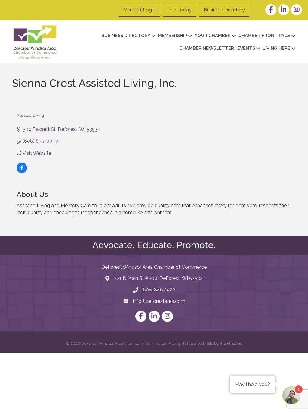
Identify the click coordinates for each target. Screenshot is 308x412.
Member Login (139, 10)
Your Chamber (213, 35)
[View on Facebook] (22, 171)
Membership (172, 35)
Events (246, 48)
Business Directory (224, 10)
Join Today (180, 10)
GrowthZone (231, 343)
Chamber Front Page (264, 35)
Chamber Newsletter (206, 48)
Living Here (276, 48)
